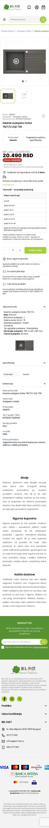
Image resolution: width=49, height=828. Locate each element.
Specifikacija (9, 363)
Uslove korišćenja (40, 647)
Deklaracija (8, 383)
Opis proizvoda (10, 306)
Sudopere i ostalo (24, 31)
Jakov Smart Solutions (29, 793)
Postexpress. (8, 184)
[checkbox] (2, 647)
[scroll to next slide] (23, 81)
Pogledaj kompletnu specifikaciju (35, 139)
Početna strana (7, 31)
